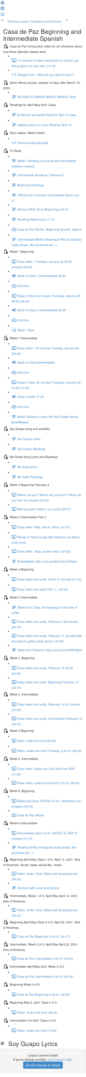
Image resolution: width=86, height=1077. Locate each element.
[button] (2, 4)
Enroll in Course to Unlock (43, 1065)
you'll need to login (60, 1059)
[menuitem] (2, 10)
